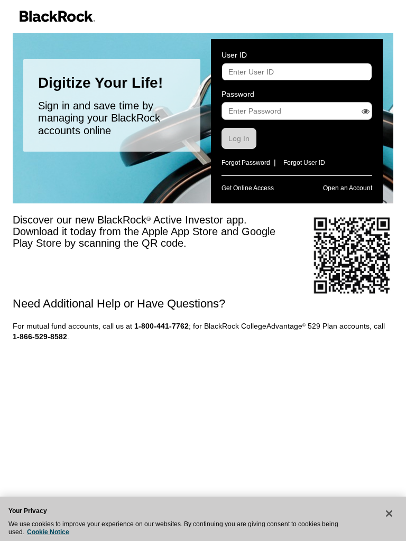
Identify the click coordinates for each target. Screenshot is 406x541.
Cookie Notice (48, 532)
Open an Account (347, 188)
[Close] (389, 513)
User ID (234, 55)
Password (238, 94)
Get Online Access (248, 188)
